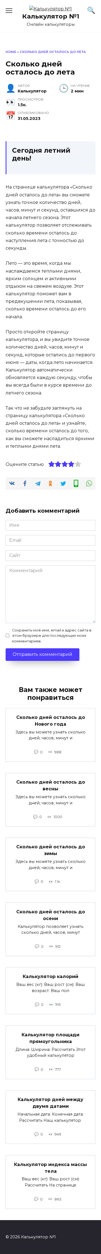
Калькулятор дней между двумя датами (50, 1103)
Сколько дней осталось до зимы (50, 850)
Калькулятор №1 (50, 16)
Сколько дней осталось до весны (50, 785)
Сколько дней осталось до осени (50, 915)
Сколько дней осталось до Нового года (50, 720)
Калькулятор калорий (50, 976)
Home (11, 52)
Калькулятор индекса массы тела (50, 1168)
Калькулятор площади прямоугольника (50, 1038)
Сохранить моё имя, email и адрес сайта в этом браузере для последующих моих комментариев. (51, 635)
